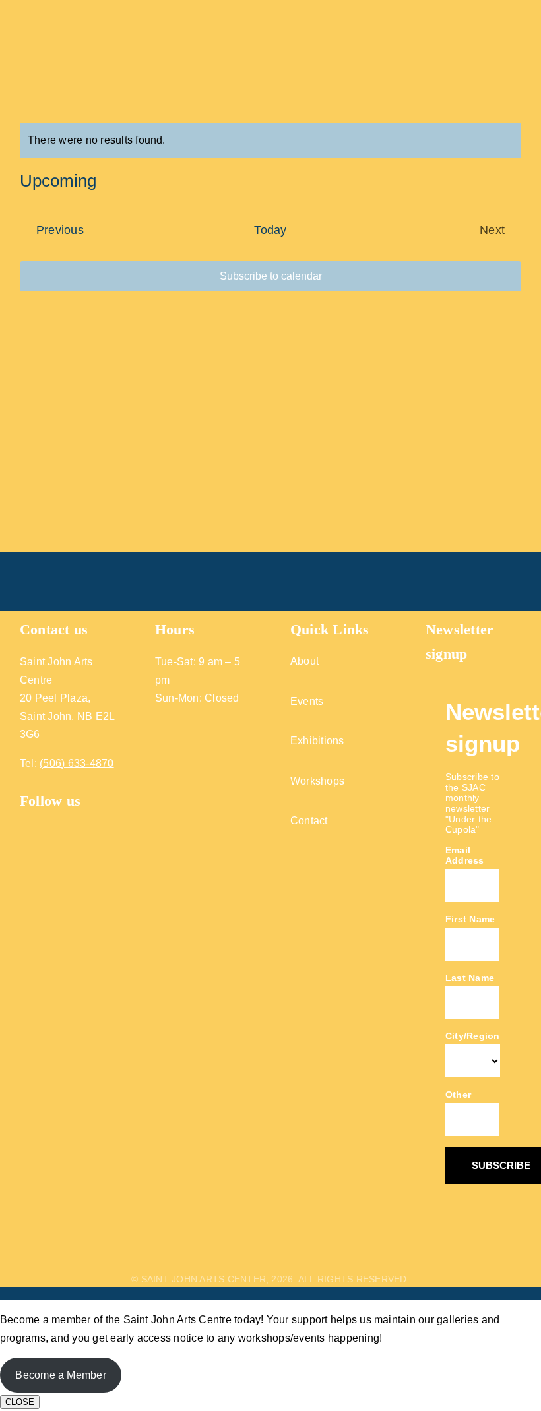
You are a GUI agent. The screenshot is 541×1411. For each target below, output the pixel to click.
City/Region (472, 1036)
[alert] (270, 140)
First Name (470, 919)
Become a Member (60, 1375)
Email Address (464, 855)
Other (458, 1094)
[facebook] (25, 821)
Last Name (469, 978)
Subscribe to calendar (271, 276)
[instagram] (49, 821)
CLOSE (19, 1402)
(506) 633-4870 (76, 763)
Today (270, 230)
